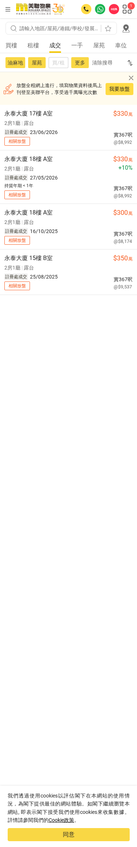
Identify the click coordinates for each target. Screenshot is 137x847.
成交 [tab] (55, 45)
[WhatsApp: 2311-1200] (100, 9)
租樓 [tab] (33, 45)
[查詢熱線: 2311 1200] (86, 9)
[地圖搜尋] (126, 28)
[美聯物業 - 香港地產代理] (40, 9)
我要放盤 (119, 89)
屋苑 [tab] (99, 45)
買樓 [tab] (11, 45)
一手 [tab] (77, 45)
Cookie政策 (61, 820)
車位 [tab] (121, 45)
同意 (69, 834)
